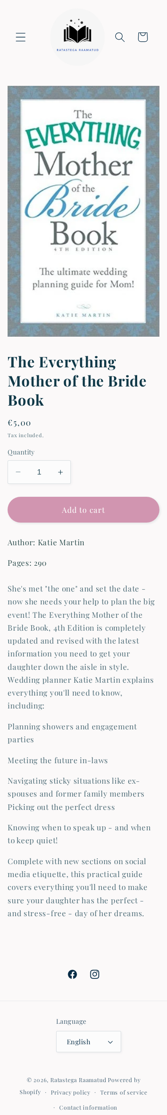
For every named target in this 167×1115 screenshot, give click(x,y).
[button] (20, 37)
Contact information (88, 1107)
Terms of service (123, 1092)
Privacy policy (70, 1092)
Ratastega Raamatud (78, 1079)
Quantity (21, 451)
